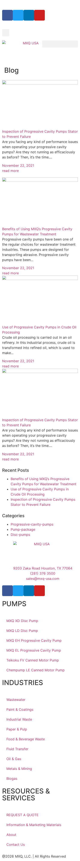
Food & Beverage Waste (25, 739)
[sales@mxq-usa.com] (13, 4)
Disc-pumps (20, 534)
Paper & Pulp (16, 729)
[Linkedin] (28, 15)
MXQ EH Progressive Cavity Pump (34, 640)
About (11, 834)
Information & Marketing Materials (33, 825)
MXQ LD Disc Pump (22, 630)
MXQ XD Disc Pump (22, 621)
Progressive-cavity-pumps (32, 524)
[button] (5, 32)
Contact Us (15, 844)
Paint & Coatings (19, 709)
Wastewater (15, 699)
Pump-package (23, 529)
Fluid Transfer (17, 749)
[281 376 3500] (4, 4)
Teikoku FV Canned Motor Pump (32, 660)
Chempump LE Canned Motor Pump (35, 670)
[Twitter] (18, 15)
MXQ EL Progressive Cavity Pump (33, 650)
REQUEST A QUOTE (22, 815)
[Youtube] (39, 15)
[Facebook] (7, 15)
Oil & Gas (13, 759)
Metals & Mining (19, 768)
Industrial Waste (19, 719)
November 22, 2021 (18, 165)
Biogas (11, 778)
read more (10, 170)
